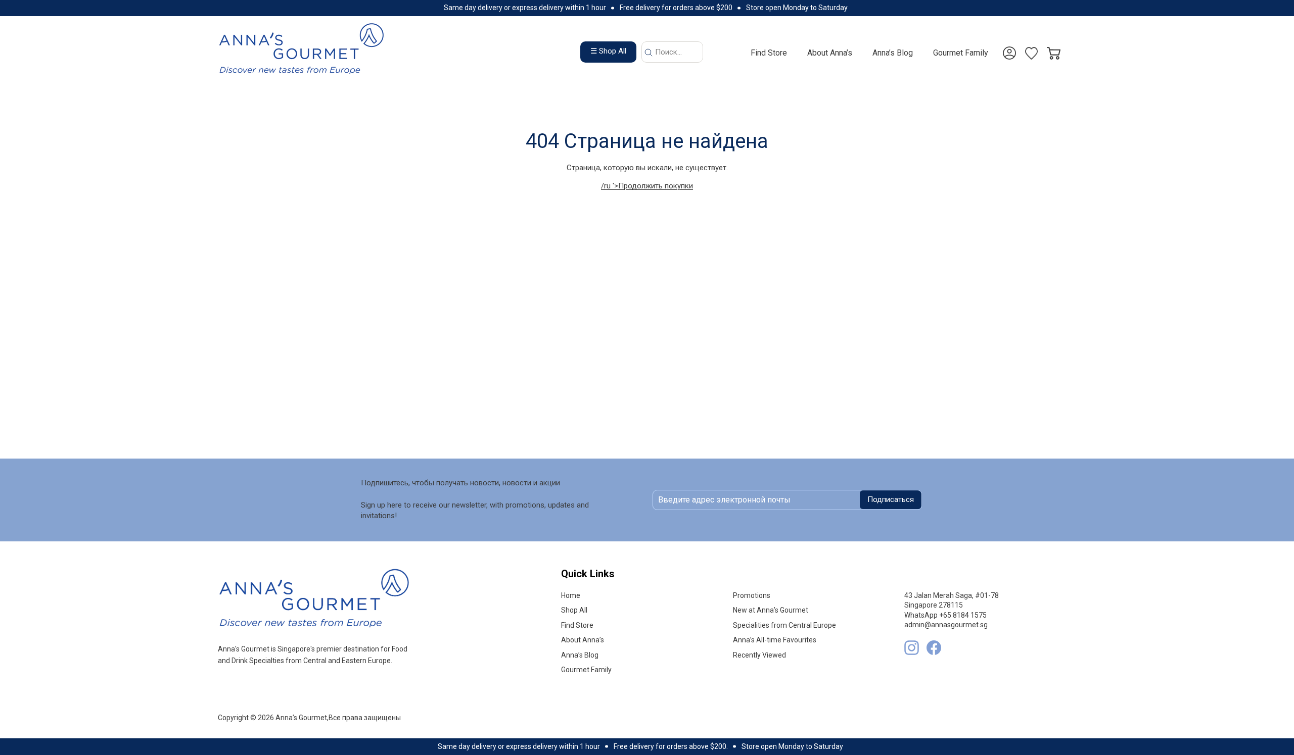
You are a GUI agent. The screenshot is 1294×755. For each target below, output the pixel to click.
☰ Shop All (608, 51)
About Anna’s (829, 53)
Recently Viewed (759, 655)
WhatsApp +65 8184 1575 (945, 615)
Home (570, 595)
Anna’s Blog (892, 53)
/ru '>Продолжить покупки (647, 185)
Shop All (574, 610)
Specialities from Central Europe (784, 625)
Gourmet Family (960, 53)
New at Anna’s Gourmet (770, 610)
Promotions (751, 595)
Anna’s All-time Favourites (774, 640)
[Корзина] (1053, 48)
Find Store (769, 53)
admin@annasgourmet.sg (946, 625)
